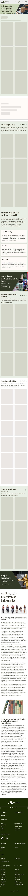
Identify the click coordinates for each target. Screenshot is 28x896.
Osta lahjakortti (5, 585)
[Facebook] (2, 838)
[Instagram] (7, 838)
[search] (15, 1)
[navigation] (25, 1)
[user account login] (18, 1)
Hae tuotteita (15, 807)
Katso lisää (22, 124)
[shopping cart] (22, 1)
